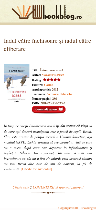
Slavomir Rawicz (53, 75)
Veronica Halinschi (59, 94)
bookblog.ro (48, 12)
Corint (48, 85)
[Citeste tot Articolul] (36, 169)
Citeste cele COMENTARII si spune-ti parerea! (48, 187)
